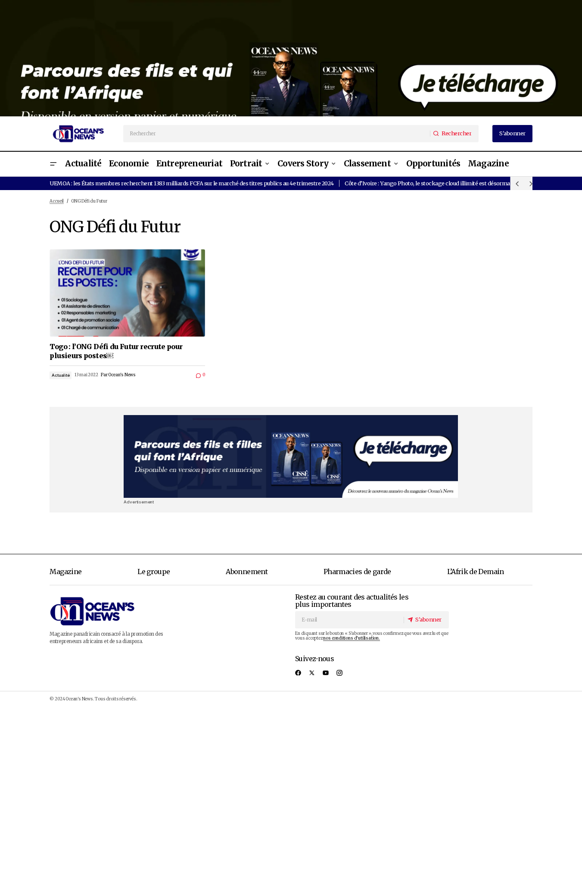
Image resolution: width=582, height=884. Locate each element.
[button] (53, 164)
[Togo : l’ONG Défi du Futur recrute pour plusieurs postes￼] (127, 293)
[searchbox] (277, 133)
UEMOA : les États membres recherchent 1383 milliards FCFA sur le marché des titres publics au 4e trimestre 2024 (191, 183)
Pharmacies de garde (357, 571)
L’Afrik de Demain (475, 571)
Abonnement (247, 571)
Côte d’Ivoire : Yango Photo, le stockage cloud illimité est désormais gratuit (438, 183)
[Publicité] (291, 58)
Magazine (65, 571)
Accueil (57, 201)
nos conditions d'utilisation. (351, 638)
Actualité (60, 375)
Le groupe (153, 571)
